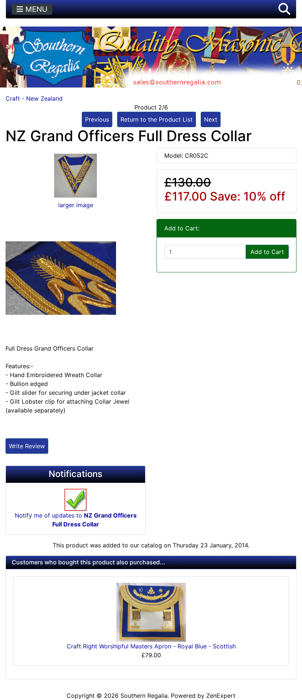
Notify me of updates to (76, 520)
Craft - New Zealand (34, 98)
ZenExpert (220, 695)
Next (210, 119)
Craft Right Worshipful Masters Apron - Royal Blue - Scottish (151, 646)
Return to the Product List (156, 119)
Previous (97, 119)
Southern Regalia (144, 695)
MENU (35, 9)
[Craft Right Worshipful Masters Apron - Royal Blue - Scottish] (151, 612)
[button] (284, 9)
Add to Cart (267, 251)
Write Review (27, 446)
